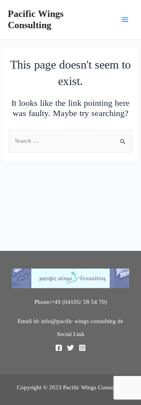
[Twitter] (70, 347)
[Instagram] (82, 347)
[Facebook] (58, 347)
